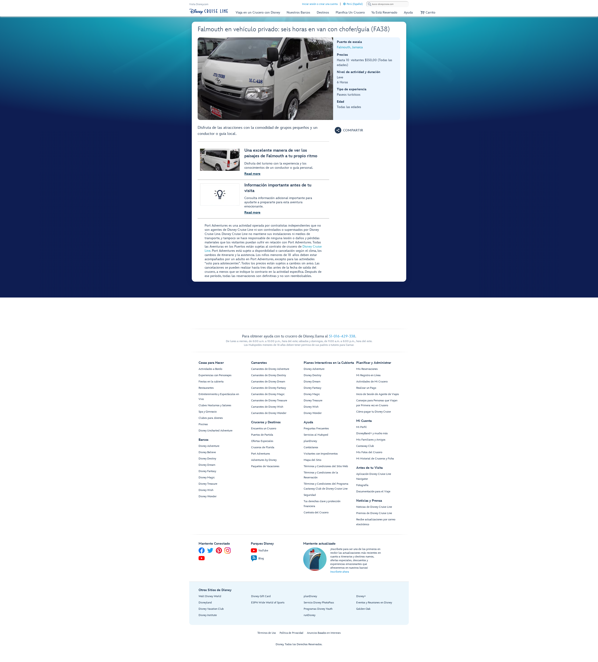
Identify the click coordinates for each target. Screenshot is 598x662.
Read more (252, 174)
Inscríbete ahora (339, 572)
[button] (427, 12)
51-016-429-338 (342, 336)
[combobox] (387, 4)
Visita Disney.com (198, 4)
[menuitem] (344, 4)
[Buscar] (369, 4)
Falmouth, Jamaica (350, 47)
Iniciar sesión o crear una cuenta (320, 4)
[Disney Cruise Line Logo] (208, 11)
